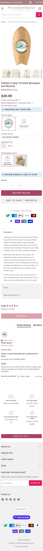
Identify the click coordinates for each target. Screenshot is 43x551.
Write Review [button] (21, 316)
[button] (21, 90)
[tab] (6, 73)
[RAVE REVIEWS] (32, 401)
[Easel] (10, 149)
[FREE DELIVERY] (11, 401)
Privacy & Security (24, 540)
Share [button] (28, 376)
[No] (4, 149)
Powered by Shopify (21, 546)
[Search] (39, 14)
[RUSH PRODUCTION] (11, 418)
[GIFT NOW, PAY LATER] (32, 418)
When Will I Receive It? (12, 295)
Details (6, 288)
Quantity (4, 180)
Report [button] (23, 376)
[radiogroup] (21, 124)
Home (3, 22)
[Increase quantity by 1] (20, 185)
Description (8, 232)
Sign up (35, 483)
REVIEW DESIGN (21, 193)
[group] (21, 306)
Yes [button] (18, 376)
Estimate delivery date (9, 105)
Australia (20, 509)
